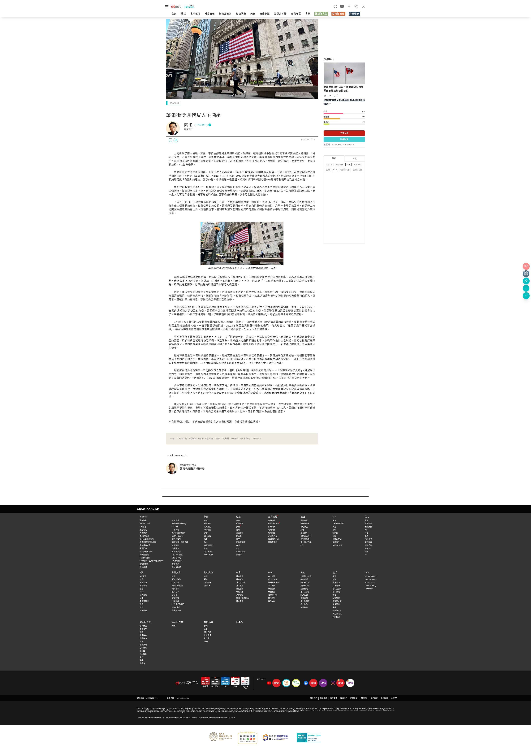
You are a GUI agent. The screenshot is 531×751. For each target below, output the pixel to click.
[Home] (176, 6)
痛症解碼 (143, 638)
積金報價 (271, 585)
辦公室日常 (225, 14)
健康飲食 (143, 635)
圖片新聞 (207, 536)
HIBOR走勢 (176, 607)
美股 (367, 517)
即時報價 (239, 523)
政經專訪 (143, 529)
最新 (334, 159)
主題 (334, 526)
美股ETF (336, 542)
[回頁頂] (526, 295)
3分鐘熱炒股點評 (178, 533)
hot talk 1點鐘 (145, 523)
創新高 (239, 536)
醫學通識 (143, 626)
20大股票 (240, 533)
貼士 (206, 542)
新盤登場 (304, 579)
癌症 (141, 632)
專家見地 (239, 592)
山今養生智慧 (177, 554)
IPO (237, 548)
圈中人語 (207, 632)
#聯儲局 (209, 438)
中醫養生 (143, 629)
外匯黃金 (176, 572)
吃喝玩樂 (175, 545)
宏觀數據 (368, 526)
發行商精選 (304, 539)
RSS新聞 (394, 698)
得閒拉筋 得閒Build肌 (148, 542)
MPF (270, 572)
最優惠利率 (176, 610)
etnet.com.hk (148, 508)
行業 (238, 529)
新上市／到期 (305, 542)
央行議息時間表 (178, 604)
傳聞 (206, 539)
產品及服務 (176, 567)
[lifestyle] (221, 6)
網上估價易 (304, 601)
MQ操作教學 (177, 561)
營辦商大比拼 (273, 582)
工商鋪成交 (304, 588)
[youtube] (342, 6)
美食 (252, 14)
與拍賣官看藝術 (146, 551)
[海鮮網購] (526, 273)
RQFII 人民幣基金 (242, 598)
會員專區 (296, 14)
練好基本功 (176, 558)
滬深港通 (143, 582)
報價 (334, 529)
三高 (141, 641)
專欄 (307, 14)
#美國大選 (182, 438)
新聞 (206, 517)
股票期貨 (271, 526)
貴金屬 (174, 595)
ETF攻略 (175, 526)
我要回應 (344, 139)
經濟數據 (175, 598)
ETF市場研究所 (338, 523)
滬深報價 (143, 585)
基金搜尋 (239, 585)
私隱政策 (353, 698)
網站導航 (374, 698)
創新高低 (368, 542)
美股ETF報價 (337, 545)
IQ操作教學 (144, 564)
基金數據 (239, 595)
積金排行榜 (272, 595)
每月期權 (271, 529)
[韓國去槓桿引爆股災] (173, 468)
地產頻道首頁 (305, 576)
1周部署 (143, 526)
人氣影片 (175, 520)
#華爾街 (235, 438)
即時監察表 (272, 542)
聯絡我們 (343, 698)
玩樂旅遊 (265, 14)
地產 (302, 572)
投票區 (239, 622)
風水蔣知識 (144, 536)
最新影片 (143, 520)
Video (206, 641)
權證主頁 (304, 520)
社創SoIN (208, 622)
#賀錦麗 (225, 438)
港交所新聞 (208, 545)
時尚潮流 (143, 567)
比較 (334, 536)
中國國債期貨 (273, 523)
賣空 (238, 539)
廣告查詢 (333, 698)
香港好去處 (338, 14)
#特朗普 (193, 438)
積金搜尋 (271, 588)
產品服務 (323, 698)
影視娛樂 (241, 14)
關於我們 (313, 698)
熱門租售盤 (304, 582)
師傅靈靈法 (144, 554)
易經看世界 (176, 551)
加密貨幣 (208, 572)
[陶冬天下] (173, 128)
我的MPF (271, 601)
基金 (238, 572)
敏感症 (142, 651)
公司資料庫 (240, 551)
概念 (366, 536)
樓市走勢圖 (304, 592)
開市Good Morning (179, 523)
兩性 (141, 657)
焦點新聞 (207, 526)
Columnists (369, 588)
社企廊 (206, 638)
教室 (302, 545)
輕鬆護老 (143, 644)
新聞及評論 (272, 536)
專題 (206, 626)
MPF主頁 (271, 576)
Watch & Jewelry (371, 579)
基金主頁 (239, 576)
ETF (334, 517)
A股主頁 (143, 576)
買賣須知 (304, 598)
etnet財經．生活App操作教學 (151, 561)
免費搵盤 (304, 607)
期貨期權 (272, 517)
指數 (238, 526)
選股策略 (368, 545)
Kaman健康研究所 (147, 539)
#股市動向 (245, 438)
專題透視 (357, 165)
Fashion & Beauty (371, 576)
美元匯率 (175, 592)
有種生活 (175, 564)
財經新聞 (339, 165)
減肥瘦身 (143, 654)
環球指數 (368, 523)
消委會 (142, 663)
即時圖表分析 (273, 539)
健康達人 (175, 548)
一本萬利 (175, 529)
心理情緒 (143, 647)
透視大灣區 (208, 551)
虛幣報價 (207, 582)
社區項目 (207, 635)
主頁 (174, 14)
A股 (141, 572)
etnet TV (329, 165)
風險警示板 (144, 601)
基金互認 (239, 601)
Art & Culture (369, 582)
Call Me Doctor (177, 536)
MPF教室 (271, 598)
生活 (328, 170)
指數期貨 (271, 520)
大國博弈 (143, 533)
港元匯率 (175, 588)
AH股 (238, 545)
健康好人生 (321, 14)
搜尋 (206, 548)
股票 (238, 517)
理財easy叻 (208, 554)
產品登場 (239, 588)
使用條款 (364, 698)
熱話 (183, 14)
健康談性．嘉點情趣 (180, 542)
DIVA (335, 170)
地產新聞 (304, 595)
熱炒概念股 (240, 542)
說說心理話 (176, 539)
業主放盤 (304, 604)
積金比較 (271, 592)
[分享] (176, 140)
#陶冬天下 (257, 438)
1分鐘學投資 (145, 558)
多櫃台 (239, 554)
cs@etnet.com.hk (182, 698)
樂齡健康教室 (145, 545)
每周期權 (271, 533)
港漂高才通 (280, 14)
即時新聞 (207, 529)
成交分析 (304, 533)
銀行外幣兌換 (177, 585)
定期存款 (175, 582)
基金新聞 (239, 579)
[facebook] (349, 6)
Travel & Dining (370, 585)
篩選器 (335, 533)
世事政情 (195, 14)
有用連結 (384, 698)
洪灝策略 (143, 548)
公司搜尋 (143, 610)
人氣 (355, 159)
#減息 (217, 438)
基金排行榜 (240, 582)
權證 (302, 517)
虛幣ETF (207, 585)
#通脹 (201, 438)
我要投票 (344, 133)
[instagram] (356, 6)
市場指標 (175, 601)
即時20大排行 (305, 536)
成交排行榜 (304, 585)
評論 (348, 165)
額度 (141, 579)
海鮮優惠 (354, 14)
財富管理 (210, 14)
